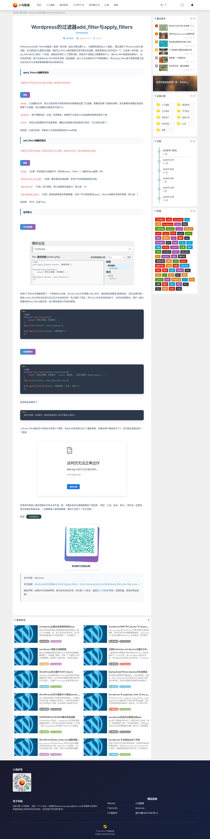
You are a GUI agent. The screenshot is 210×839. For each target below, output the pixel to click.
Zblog (165, 247)
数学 (165, 270)
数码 (165, 284)
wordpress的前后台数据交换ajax (125, 717)
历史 (192, 280)
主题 (182, 247)
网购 (169, 261)
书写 (158, 252)
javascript (178, 220)
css (187, 220)
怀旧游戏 (165, 124)
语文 (158, 270)
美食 (172, 270)
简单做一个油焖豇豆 (177, 58)
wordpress (33, 516)
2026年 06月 (168, 169)
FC (164, 275)
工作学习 (77, 5)
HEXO (175, 252)
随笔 (116, 5)
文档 (169, 266)
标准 (172, 289)
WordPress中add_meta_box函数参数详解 (60, 739)
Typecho (110, 831)
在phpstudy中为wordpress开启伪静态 (128, 671)
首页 (39, 5)
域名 (174, 256)
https (177, 224)
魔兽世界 (160, 266)
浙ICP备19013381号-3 (146, 813)
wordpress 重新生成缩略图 (52, 649)
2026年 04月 (168, 188)
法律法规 (184, 266)
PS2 (187, 270)
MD (177, 275)
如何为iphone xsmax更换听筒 (181, 34)
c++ (185, 280)
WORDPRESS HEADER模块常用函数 (57, 717)
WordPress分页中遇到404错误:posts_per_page (64, 694)
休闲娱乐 (93, 5)
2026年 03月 (168, 197)
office (188, 233)
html (176, 261)
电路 (176, 266)
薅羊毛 (182, 256)
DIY (168, 243)
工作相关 (165, 111)
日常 (169, 220)
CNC (182, 243)
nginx (166, 233)
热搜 (167, 280)
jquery (183, 261)
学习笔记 (186, 111)
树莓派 (166, 238)
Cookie (174, 247)
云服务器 (160, 229)
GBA (158, 275)
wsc (158, 289)
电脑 (158, 247)
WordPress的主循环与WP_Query (56, 671)
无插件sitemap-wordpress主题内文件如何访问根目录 (135, 649)
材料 (179, 284)
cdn (173, 238)
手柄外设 (176, 280)
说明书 (180, 270)
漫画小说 (186, 117)
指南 (158, 238)
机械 (175, 243)
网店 (189, 247)
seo (186, 238)
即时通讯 (160, 243)
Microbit (185, 252)
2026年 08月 (170, 150)
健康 (180, 238)
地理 (158, 284)
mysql (179, 229)
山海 (107, 5)
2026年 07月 (168, 160)
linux (158, 233)
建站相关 (64, 5)
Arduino (165, 256)
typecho (188, 229)
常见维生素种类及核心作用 (180, 42)
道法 (172, 284)
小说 (179, 289)
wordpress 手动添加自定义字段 (124, 739)
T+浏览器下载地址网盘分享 (180, 50)
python (159, 280)
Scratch (166, 252)
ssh (157, 256)
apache (170, 229)
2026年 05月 (168, 178)
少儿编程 (50, 5)
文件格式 (160, 220)
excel (180, 233)
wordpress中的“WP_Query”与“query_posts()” (132, 626)
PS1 (185, 284)
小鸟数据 (104, 590)
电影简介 (165, 117)
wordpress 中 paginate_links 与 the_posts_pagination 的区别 (140, 694)
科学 (165, 289)
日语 (158, 224)
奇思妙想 (160, 261)
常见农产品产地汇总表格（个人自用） (184, 26)
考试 (173, 233)
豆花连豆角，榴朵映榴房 (179, 66)
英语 (185, 224)
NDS (171, 275)
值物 (184, 275)
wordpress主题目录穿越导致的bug (56, 626)
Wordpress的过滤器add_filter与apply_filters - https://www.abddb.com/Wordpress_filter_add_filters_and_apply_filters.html (95, 584)
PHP (189, 243)
